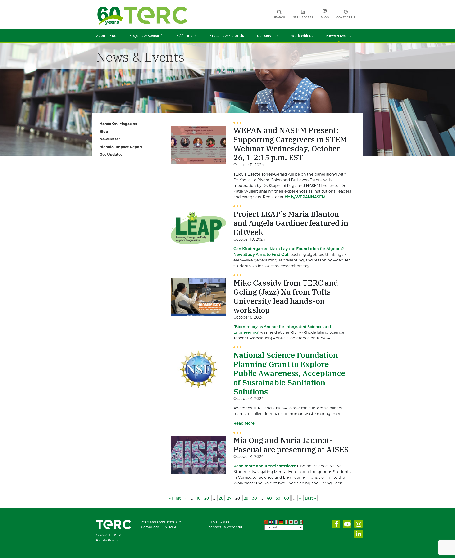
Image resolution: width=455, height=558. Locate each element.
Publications (186, 36)
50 (278, 498)
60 (286, 498)
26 (221, 498)
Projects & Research (146, 36)
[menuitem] (112, 35)
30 (254, 498)
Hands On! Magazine (118, 123)
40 (269, 498)
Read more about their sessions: (264, 466)
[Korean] (296, 522)
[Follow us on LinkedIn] (357, 535)
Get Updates (303, 17)
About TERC (106, 36)
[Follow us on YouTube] (346, 525)
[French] (276, 522)
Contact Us (345, 17)
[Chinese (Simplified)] (266, 522)
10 (198, 498)
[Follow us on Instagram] (357, 525)
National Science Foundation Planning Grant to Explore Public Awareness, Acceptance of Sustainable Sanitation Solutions (289, 373)
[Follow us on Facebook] (335, 525)
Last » (310, 498)
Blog (325, 17)
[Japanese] (291, 522)
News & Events (338, 36)
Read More (244, 423)
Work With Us (302, 36)
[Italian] (286, 522)
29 (246, 498)
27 (229, 498)
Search (279, 17)
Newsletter (110, 139)
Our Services (267, 36)
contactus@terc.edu (225, 527)
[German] (281, 522)
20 (206, 498)
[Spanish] (301, 522)
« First (175, 498)
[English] (271, 522)
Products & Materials (226, 36)
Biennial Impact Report (121, 147)
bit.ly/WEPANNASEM (305, 197)
